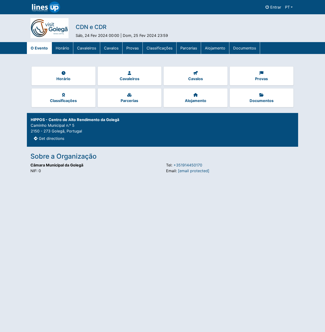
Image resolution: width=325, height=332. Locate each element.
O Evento (39, 48)
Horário (62, 48)
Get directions (51, 138)
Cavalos (111, 48)
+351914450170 (187, 165)
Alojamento (215, 48)
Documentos (244, 48)
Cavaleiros (86, 48)
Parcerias (188, 48)
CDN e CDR (91, 27)
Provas (132, 48)
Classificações (159, 48)
